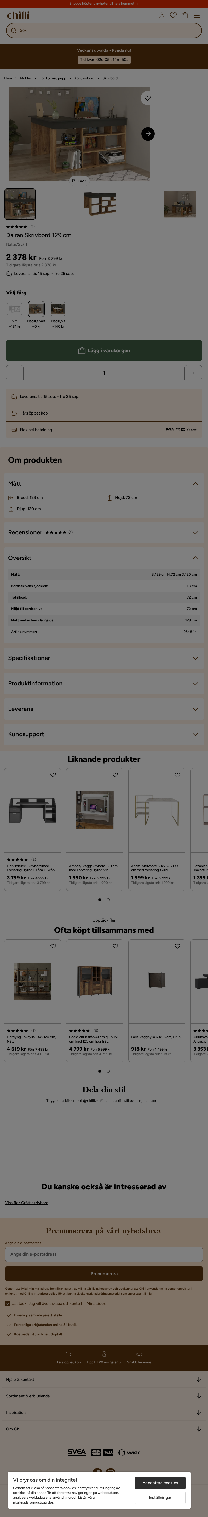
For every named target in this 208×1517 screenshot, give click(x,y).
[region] (99, 1490)
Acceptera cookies (160, 1482)
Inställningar (160, 1497)
